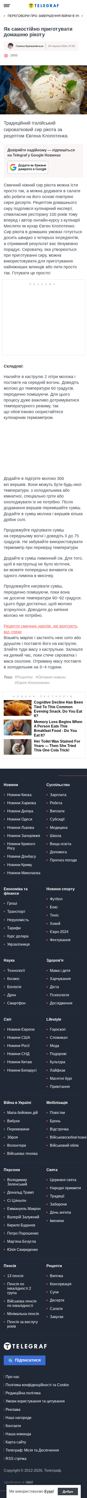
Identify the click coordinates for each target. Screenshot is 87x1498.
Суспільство (58, 785)
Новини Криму (19, 865)
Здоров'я (54, 960)
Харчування (60, 979)
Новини (11, 785)
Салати (56, 1309)
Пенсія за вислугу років (22, 1324)
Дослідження (61, 1003)
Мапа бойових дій (22, 1113)
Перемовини (18, 1129)
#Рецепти (24, 677)
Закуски (56, 1317)
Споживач (59, 1038)
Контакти (13, 1426)
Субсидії (57, 819)
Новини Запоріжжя (23, 836)
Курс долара (18, 936)
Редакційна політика (23, 1393)
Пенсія (10, 1266)
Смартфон (16, 1003)
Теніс (54, 915)
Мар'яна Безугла (21, 1241)
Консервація (60, 1284)
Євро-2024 (59, 932)
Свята (52, 1170)
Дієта (54, 987)
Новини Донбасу (21, 856)
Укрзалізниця (18, 944)
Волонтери (16, 1145)
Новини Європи (21, 1029)
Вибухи (13, 1121)
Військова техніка (22, 1154)
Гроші (12, 903)
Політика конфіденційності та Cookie (37, 1385)
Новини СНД (18, 1054)
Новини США (18, 1038)
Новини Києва (19, 795)
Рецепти (54, 1266)
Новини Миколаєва (23, 873)
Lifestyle (53, 1019)
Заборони (58, 1204)
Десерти (57, 1300)
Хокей (55, 924)
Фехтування (60, 940)
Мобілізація (57, 1103)
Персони (12, 1170)
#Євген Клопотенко (32, 683)
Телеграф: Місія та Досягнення (32, 1450)
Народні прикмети (65, 1188)
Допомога (58, 852)
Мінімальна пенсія (23, 1314)
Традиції (57, 1196)
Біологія (14, 987)
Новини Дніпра (20, 811)
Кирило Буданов (21, 1225)
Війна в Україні (17, 1103)
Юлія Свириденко (22, 1250)
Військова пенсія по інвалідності (21, 1303)
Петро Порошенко (23, 1233)
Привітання (60, 1087)
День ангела (60, 1212)
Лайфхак (57, 1070)
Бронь (55, 1121)
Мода (54, 1046)
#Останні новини (50, 677)
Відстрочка (59, 1129)
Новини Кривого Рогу (21, 846)
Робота (56, 803)
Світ (8, 1019)
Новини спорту (60, 889)
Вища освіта (60, 844)
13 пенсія (15, 1276)
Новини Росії (18, 1046)
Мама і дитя (60, 971)
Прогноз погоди (63, 860)
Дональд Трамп (20, 1192)
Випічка (56, 1276)
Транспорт (16, 911)
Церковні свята (63, 1180)
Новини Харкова (21, 803)
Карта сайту (16, 1442)
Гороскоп (58, 1029)
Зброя (12, 1137)
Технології (16, 971)
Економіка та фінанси (16, 891)
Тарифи (14, 928)
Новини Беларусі (22, 1070)
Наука (9, 960)
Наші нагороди (18, 1418)
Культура (57, 1062)
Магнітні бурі (61, 1078)
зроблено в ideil (19, 1482)
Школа (55, 836)
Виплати (57, 811)
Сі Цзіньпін (16, 1200)
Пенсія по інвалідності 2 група (19, 1288)
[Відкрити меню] (7, 6)
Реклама (13, 1410)
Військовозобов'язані (68, 1137)
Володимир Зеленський (17, 1182)
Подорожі (58, 1054)
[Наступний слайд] (82, 16)
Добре (68, 1491)
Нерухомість (18, 920)
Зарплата (58, 795)
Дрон (11, 995)
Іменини (57, 1221)
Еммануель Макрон (24, 1209)
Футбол (56, 899)
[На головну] (44, 6)
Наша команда (18, 1434)
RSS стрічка (16, 1459)
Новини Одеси (19, 819)
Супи (54, 1292)
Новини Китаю (19, 1062)
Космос (13, 979)
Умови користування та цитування (35, 1401)
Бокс (54, 907)
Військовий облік (64, 1145)
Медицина (59, 828)
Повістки (57, 1113)
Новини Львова (20, 828)
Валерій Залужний (23, 1217)
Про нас (12, 1377)
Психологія (59, 995)
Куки (48, 1491)
